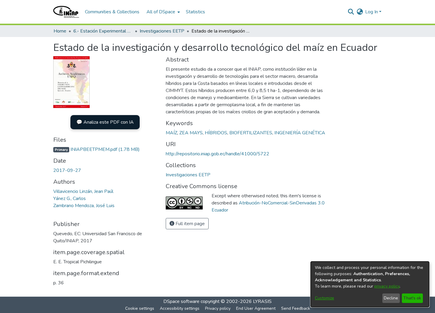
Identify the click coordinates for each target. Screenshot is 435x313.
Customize (324, 298)
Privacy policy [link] (218, 308)
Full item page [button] (189, 223)
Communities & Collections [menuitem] (112, 12)
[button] (66, 12)
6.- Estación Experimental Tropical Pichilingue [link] (103, 31)
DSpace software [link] (181, 301)
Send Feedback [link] (295, 308)
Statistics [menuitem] (195, 12)
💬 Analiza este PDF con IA (105, 122)
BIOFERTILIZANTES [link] (250, 133)
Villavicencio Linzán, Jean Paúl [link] (83, 191)
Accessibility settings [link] (179, 308)
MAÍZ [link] (171, 133)
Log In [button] (372, 12)
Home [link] (60, 31)
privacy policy (386, 286)
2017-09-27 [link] (67, 170)
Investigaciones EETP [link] (162, 31)
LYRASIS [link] (262, 301)
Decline (391, 298)
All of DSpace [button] (160, 12)
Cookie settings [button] (139, 308)
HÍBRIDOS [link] (216, 133)
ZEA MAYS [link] (191, 133)
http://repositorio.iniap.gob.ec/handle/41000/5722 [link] (217, 154)
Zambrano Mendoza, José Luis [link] (84, 205)
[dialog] (370, 284)
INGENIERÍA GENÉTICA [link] (299, 133)
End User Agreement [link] (256, 308)
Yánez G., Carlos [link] (69, 198)
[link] (96, 149)
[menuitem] (162, 12)
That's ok (412, 298)
